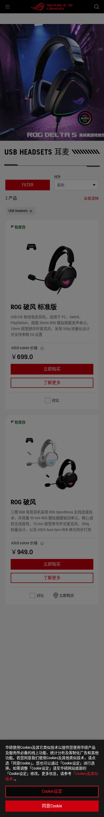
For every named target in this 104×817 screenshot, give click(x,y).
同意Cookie (52, 805)
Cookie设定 (52, 791)
